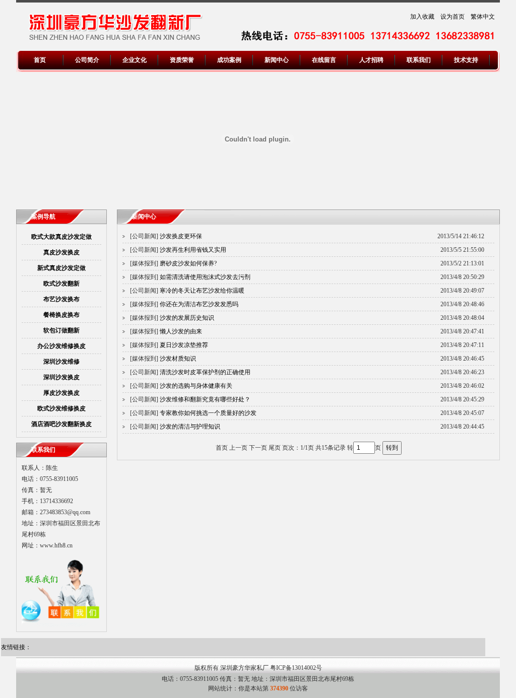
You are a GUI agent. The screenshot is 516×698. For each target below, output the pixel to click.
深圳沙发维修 (61, 361)
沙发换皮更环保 (181, 236)
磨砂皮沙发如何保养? (188, 263)
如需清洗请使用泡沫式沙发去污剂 (205, 277)
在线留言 (324, 59)
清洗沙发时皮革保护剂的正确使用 (205, 372)
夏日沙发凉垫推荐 (184, 344)
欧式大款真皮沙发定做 (61, 236)
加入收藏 (422, 16)
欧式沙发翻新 (61, 283)
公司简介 (87, 59)
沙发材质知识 (178, 358)
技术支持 (466, 59)
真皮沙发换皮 (61, 252)
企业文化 (134, 59)
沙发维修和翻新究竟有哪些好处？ (205, 399)
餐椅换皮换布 (61, 314)
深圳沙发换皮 (61, 377)
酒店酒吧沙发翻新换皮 (61, 424)
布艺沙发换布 (61, 299)
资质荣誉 (182, 59)
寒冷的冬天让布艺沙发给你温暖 (202, 290)
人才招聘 (371, 59)
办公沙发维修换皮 (61, 346)
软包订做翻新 (61, 330)
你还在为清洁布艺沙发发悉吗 (199, 304)
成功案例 (229, 59)
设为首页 (452, 16)
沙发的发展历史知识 (187, 317)
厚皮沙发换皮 (61, 392)
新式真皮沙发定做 (61, 267)
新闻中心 (277, 59)
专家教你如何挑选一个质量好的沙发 (208, 412)
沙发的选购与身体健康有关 (196, 385)
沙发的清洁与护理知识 (190, 426)
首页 (40, 59)
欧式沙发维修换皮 (61, 408)
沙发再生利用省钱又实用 (193, 249)
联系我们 (419, 59)
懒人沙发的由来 (181, 331)
